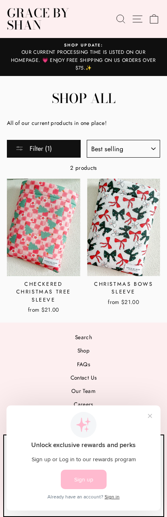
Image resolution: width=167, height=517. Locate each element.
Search (83, 337)
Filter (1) (40, 148)
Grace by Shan (38, 19)
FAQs (83, 364)
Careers (83, 404)
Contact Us (83, 378)
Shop (83, 350)
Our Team (83, 391)
